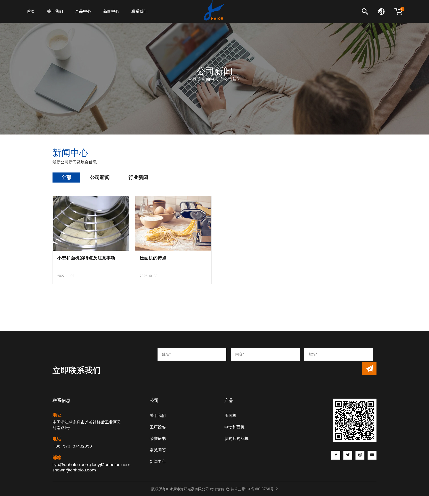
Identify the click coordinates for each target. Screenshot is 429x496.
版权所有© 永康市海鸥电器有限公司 (180, 489)
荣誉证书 (158, 438)
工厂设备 (54, 19)
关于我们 (55, 11)
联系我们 (139, 11)
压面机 (80, 19)
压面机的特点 (153, 258)
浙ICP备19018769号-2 (260, 489)
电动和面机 (234, 427)
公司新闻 (110, 19)
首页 (31, 11)
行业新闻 (138, 177)
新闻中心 (111, 11)
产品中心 (83, 11)
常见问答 (158, 450)
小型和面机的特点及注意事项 (86, 258)
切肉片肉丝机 (236, 438)
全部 (66, 177)
